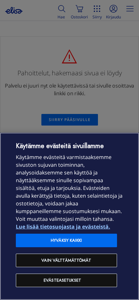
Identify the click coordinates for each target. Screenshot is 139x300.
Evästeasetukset (62, 280)
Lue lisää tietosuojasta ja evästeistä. (63, 226)
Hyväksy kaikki (66, 240)
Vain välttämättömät (66, 260)
